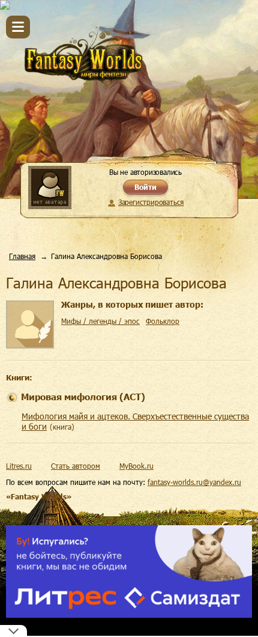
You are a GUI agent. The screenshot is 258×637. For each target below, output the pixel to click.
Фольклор (162, 321)
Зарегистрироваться (151, 202)
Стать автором (75, 466)
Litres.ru (19, 466)
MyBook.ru (136, 466)
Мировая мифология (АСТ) (83, 396)
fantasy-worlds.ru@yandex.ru (194, 482)
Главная (22, 256)
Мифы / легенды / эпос (100, 321)
